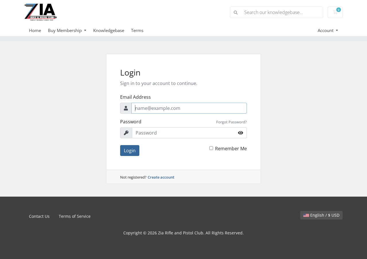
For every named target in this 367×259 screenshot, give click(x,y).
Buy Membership (65, 30)
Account (326, 30)
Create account (161, 177)
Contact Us (39, 216)
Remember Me (231, 148)
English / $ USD (324, 215)
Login (130, 150)
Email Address (135, 97)
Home (35, 30)
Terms (137, 30)
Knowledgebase (108, 30)
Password (130, 121)
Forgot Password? (231, 121)
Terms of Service (75, 216)
